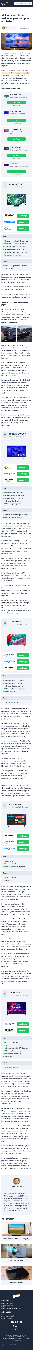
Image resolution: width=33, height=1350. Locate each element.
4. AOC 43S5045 (15, 147)
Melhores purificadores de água (10, 1307)
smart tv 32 (5, 1084)
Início (2, 10)
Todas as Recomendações (8, 1315)
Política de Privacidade (7, 1316)
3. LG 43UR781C (15, 129)
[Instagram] (16, 1322)
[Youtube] (12, 1322)
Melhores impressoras (7, 1305)
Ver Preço (16, 103)
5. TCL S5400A (15, 164)
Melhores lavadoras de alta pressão (11, 1308)
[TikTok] (21, 1322)
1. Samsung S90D (16, 95)
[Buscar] (29, 3)
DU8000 (6, 605)
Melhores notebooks (6, 1303)
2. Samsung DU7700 (17, 111)
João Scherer (10, 28)
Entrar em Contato (6, 1318)
